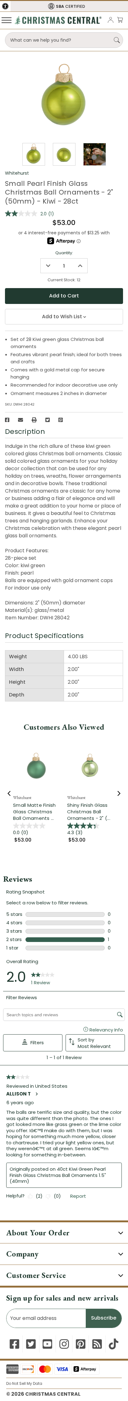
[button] (5, 6)
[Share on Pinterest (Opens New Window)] (60, 419)
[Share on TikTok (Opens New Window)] (113, 1344)
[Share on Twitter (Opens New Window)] (47, 419)
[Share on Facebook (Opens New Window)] (7, 419)
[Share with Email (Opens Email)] (20, 419)
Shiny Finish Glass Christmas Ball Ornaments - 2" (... (88, 811)
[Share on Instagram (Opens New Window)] (64, 1344)
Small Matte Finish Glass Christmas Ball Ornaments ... (34, 811)
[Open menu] (6, 20)
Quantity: (64, 253)
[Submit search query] (117, 40)
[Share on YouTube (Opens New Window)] (47, 1344)
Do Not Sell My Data (24, 1383)
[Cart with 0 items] (120, 19)
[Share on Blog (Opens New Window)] (97, 1344)
